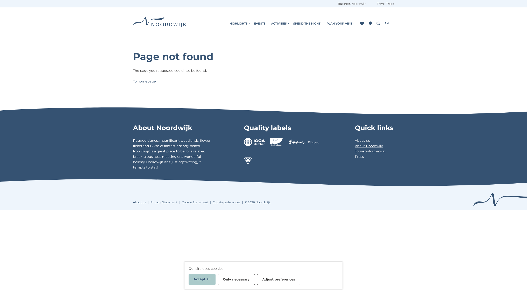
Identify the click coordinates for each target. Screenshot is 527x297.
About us (362, 141)
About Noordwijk (369, 146)
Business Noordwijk (352, 4)
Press (359, 157)
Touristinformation (370, 151)
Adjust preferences (278, 279)
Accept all (202, 279)
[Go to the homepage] (160, 23)
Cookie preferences (226, 202)
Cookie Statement (195, 202)
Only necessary (236, 279)
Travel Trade (385, 4)
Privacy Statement (163, 202)
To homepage (144, 81)
